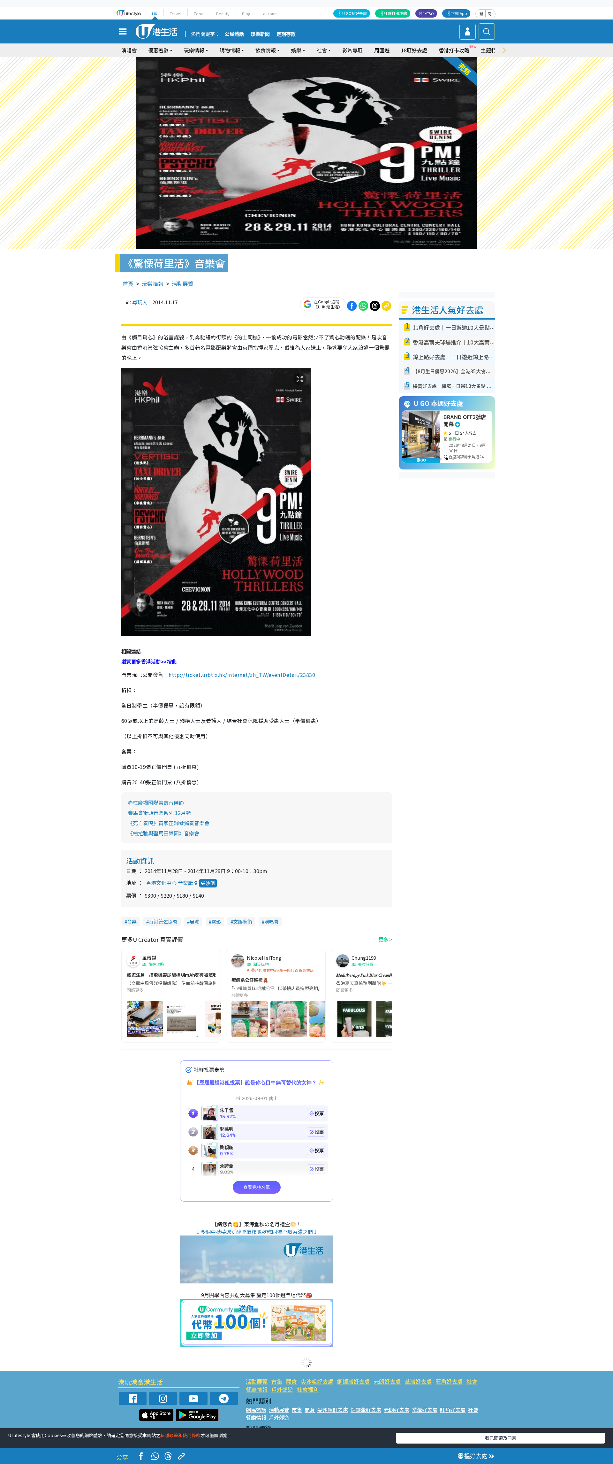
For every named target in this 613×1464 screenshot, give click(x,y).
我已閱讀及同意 (500, 1438)
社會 (471, 1381)
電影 (216, 921)
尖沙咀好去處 (317, 1381)
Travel (175, 14)
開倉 (291, 1381)
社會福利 (308, 1389)
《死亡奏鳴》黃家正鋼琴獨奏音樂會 (168, 823)
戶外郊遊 (282, 1389)
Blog (246, 14)
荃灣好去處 (418, 1381)
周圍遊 (382, 50)
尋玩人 (140, 302)
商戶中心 (426, 13)
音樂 (132, 921)
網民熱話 (256, 1410)
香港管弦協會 (163, 921)
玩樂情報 (152, 284)
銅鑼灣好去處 (353, 1381)
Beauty (223, 14)
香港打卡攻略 (454, 50)
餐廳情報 (257, 1389)
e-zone (270, 14)
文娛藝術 (242, 921)
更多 (383, 939)
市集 (276, 1381)
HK (154, 14)
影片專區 (352, 50)
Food (199, 14)
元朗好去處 (387, 1381)
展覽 (194, 921)
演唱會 (129, 50)
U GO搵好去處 (354, 13)
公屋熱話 (234, 34)
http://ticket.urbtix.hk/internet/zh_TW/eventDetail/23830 (242, 674)
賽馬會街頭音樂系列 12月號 (159, 813)
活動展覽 (182, 284)
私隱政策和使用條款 (180, 1435)
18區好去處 (414, 50)
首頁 (128, 284)
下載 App (459, 13)
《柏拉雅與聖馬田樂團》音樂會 (163, 833)
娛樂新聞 (260, 34)
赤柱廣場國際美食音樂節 (156, 802)
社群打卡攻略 (395, 13)
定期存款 (286, 34)
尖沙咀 (208, 882)
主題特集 (491, 50)
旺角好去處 (449, 1381)
